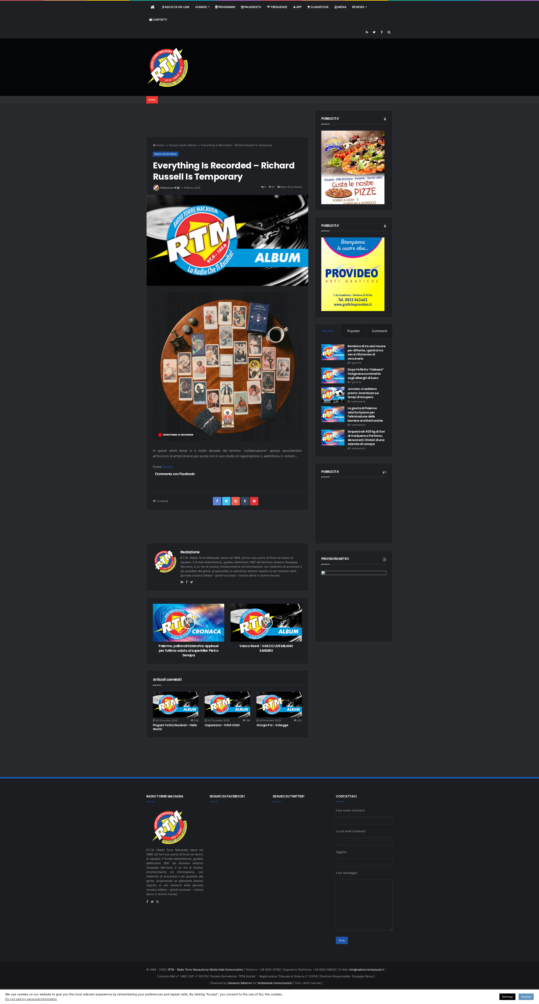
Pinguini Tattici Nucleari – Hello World (175, 727)
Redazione (166, 187)
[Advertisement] (316, 52)
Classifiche (319, 7)
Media (341, 7)
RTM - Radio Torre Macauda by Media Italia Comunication (205, 969)
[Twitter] (374, 32)
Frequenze (278, 7)
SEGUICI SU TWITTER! (288, 796)
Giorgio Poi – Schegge (272, 725)
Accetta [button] (526, 996)
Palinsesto (252, 7)
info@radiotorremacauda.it (366, 969)
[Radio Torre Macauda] (167, 67)
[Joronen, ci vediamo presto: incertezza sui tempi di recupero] (332, 395)
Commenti (379, 331)
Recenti (328, 331)
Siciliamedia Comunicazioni (274, 983)
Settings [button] (507, 996)
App (299, 7)
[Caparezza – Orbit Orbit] (227, 704)
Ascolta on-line (176, 7)
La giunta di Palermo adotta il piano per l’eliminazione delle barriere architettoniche (365, 414)
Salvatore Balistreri (239, 983)
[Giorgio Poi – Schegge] (279, 704)
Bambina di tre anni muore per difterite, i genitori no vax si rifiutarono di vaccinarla (367, 352)
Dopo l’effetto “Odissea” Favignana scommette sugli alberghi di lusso (366, 373)
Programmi (226, 7)
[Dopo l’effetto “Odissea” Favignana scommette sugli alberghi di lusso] (332, 375)
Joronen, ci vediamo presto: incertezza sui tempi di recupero (363, 393)
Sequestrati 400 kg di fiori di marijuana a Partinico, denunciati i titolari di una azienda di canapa (366, 437)
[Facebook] (381, 32)
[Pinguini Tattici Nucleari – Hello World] (175, 704)
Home (159, 145)
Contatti (159, 19)
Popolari (353, 331)
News (359, 7)
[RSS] (367, 32)
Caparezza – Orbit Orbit (222, 725)
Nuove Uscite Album (182, 145)
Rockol (168, 467)
